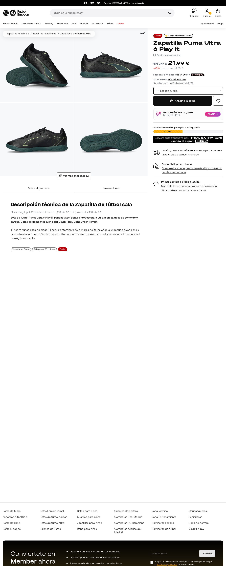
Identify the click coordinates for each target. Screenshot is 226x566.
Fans (73, 23)
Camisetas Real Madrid (128, 516)
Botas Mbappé (12, 528)
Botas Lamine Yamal (52, 510)
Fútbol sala (62, 23)
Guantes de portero (31, 23)
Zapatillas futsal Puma (44, 33)
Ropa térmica (160, 510)
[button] (188, 168)
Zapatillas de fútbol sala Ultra (75, 33)
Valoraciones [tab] (111, 188)
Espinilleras (195, 516)
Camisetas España (163, 522)
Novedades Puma (20, 249)
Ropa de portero (199, 522)
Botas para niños (87, 510)
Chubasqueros (198, 510)
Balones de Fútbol (50, 528)
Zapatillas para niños (89, 522)
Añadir (211, 114)
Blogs (220, 23)
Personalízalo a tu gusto (178, 112)
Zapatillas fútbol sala (18, 33)
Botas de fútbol (10, 23)
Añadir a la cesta (184, 100)
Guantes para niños (88, 516)
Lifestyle (84, 23)
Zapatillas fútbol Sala (15, 516)
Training (49, 23)
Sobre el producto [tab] (39, 188)
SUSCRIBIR (207, 553)
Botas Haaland (11, 522)
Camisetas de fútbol (164, 528)
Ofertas (120, 23)
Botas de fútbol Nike (52, 522)
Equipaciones (207, 23)
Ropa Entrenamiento (164, 516)
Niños (110, 23)
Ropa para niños (87, 528)
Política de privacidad (167, 565)
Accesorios (97, 23)
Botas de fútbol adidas (53, 516)
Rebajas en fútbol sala (44, 249)
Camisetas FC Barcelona (129, 522)
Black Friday (196, 528)
